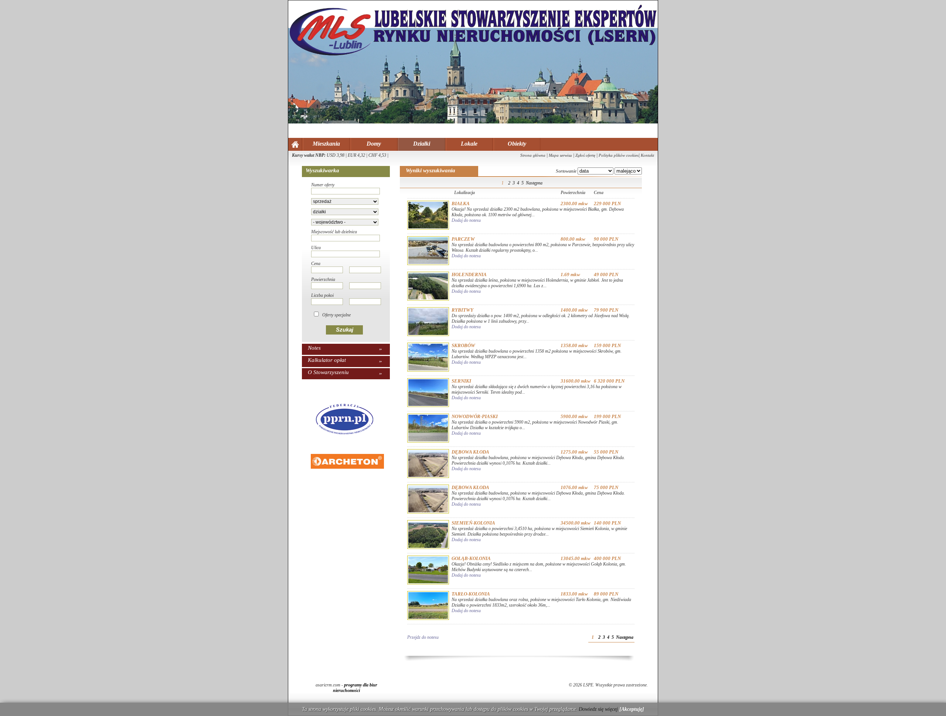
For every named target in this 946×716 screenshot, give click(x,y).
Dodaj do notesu (466, 220)
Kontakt (647, 155)
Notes (314, 348)
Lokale (469, 143)
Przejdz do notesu (423, 637)
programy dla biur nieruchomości (355, 687)
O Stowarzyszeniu (328, 372)
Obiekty (517, 143)
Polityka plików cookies (619, 155)
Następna (534, 183)
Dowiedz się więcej (598, 709)
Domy (374, 143)
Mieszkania (326, 143)
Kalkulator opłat (327, 360)
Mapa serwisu (560, 155)
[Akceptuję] (631, 709)
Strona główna (532, 155)
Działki (421, 143)
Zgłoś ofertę (585, 155)
